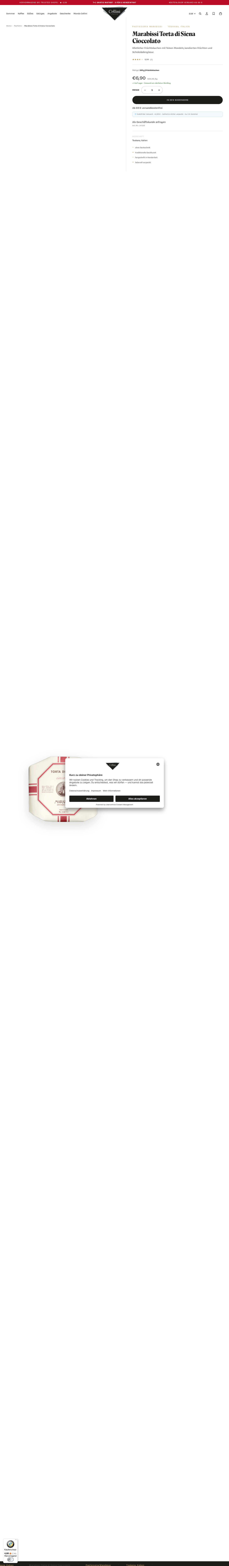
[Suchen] (200, 13)
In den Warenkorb (178, 100)
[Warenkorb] (220, 13)
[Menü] (16, 1540)
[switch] (10, 1559)
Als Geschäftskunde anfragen (149, 122)
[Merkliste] (213, 13)
